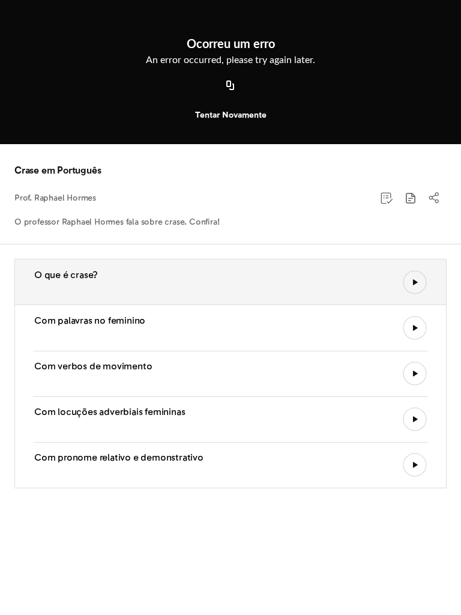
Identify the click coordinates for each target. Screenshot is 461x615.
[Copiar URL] (230, 85)
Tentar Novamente (231, 115)
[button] (411, 198)
